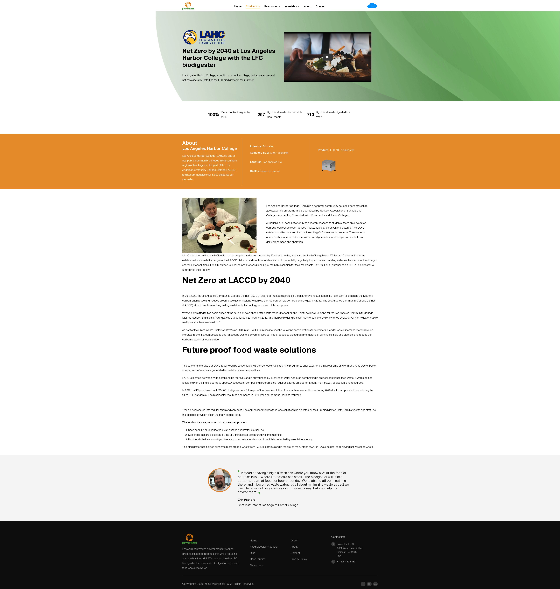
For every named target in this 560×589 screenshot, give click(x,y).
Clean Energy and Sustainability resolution (319, 295)
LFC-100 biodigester (342, 150)
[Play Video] (328, 57)
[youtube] (369, 584)
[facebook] (363, 584)
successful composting (246, 382)
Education (268, 146)
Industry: (256, 146)
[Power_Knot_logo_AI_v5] (188, 2)
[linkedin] (375, 584)
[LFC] (372, 3)
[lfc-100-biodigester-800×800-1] (329, 155)
